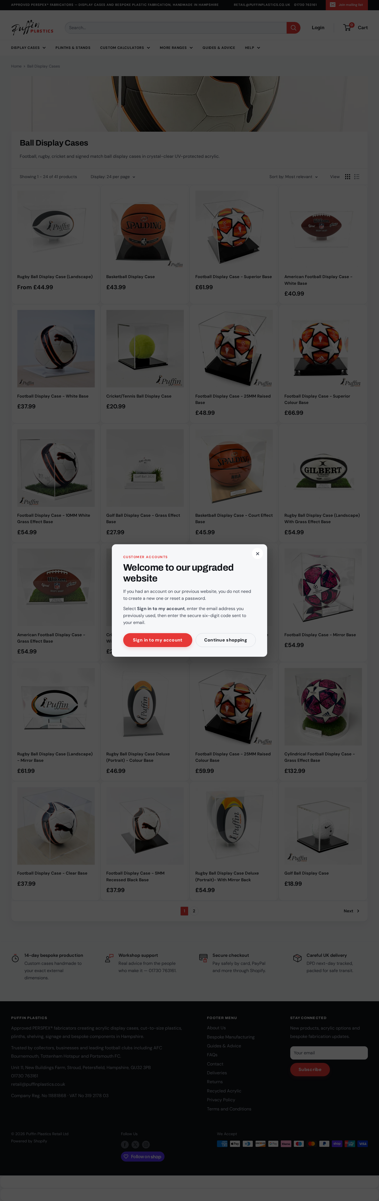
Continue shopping (225, 640)
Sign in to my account (158, 640)
